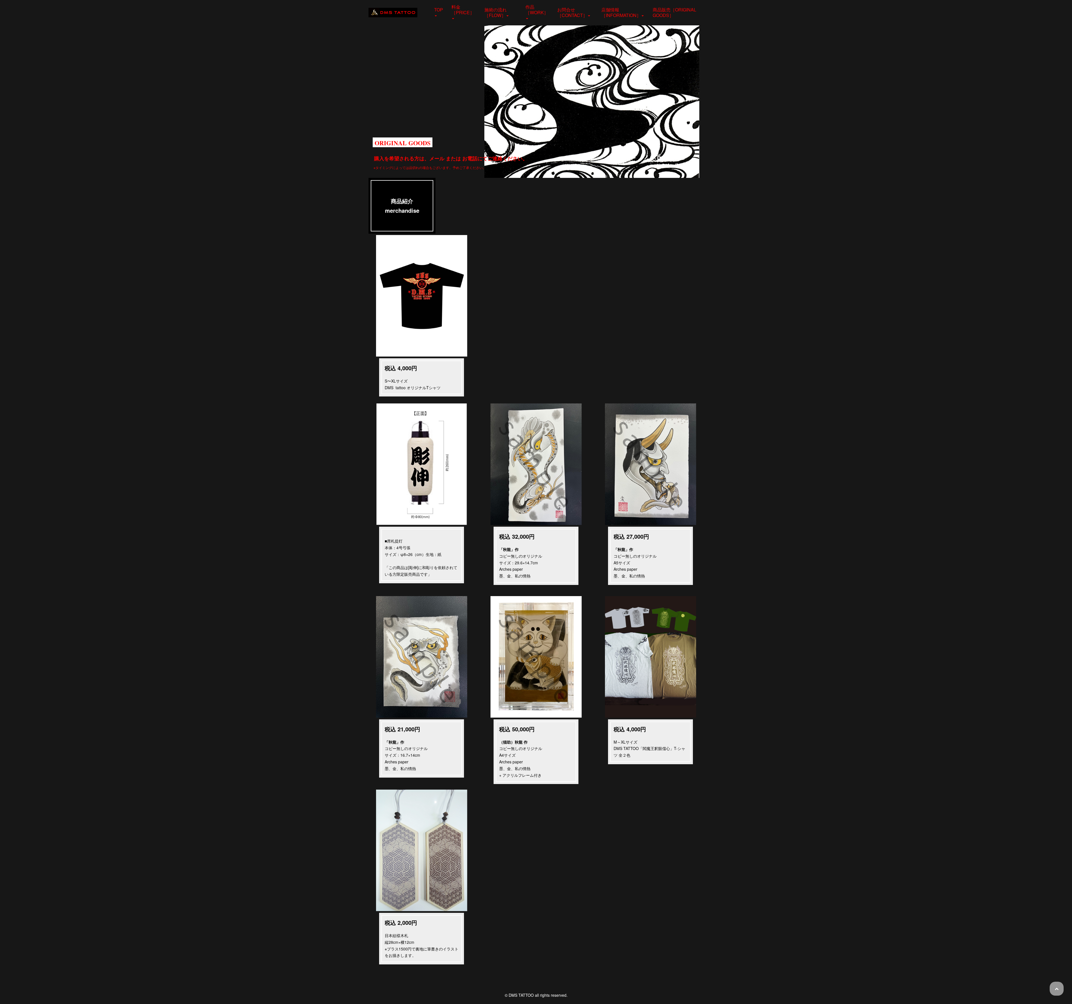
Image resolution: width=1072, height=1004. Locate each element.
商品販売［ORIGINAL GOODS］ (674, 12)
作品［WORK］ (536, 10)
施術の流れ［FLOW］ (495, 12)
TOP (438, 9)
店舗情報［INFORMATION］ (621, 12)
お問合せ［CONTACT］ (572, 12)
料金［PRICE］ (462, 10)
